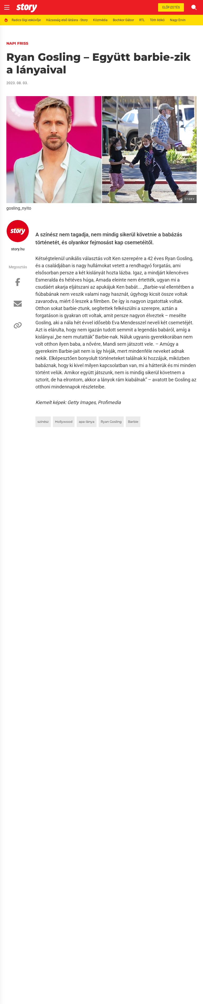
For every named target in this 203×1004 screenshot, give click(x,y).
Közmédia (100, 20)
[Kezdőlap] (26, 7)
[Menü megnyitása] (7, 7)
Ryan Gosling (111, 422)
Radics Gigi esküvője (26, 20)
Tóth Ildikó (157, 20)
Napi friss (17, 43)
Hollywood (63, 422)
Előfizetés (171, 7)
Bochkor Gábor (123, 20)
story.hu (18, 249)
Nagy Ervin (178, 20)
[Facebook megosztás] (18, 284)
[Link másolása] (18, 328)
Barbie (133, 422)
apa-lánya (86, 422)
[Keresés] (194, 7)
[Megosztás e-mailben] (18, 306)
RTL (142, 20)
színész (43, 422)
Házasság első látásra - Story (67, 20)
